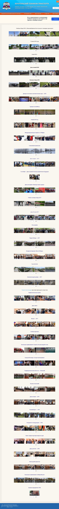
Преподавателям (27, 13)
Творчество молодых (27, 290)
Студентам (47, 13)
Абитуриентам (38, 13)
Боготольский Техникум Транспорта (32, 4)
